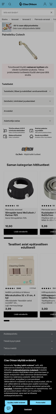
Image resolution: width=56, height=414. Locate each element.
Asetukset (8, 388)
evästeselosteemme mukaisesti (25, 370)
